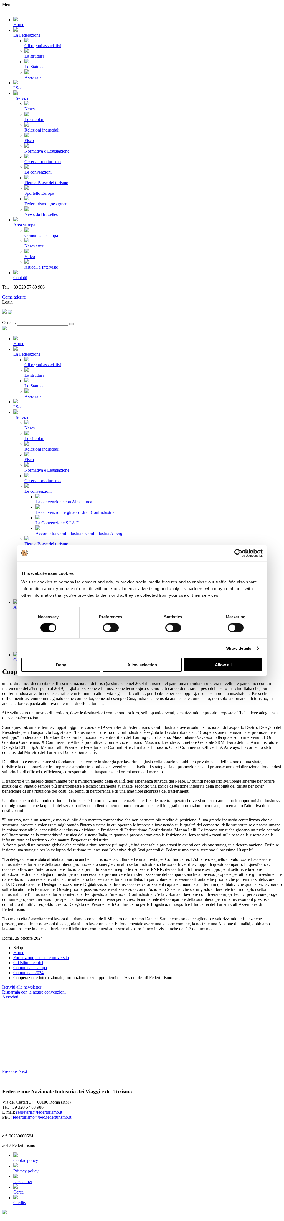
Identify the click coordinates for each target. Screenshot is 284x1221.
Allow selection (142, 665)
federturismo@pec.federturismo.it (42, 1117)
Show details (238, 648)
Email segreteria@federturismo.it (31, 292)
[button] (10, 1071)
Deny (61, 665)
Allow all (223, 665)
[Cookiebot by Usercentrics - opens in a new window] (238, 553)
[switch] (111, 627)
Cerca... (9, 322)
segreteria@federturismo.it (39, 1112)
